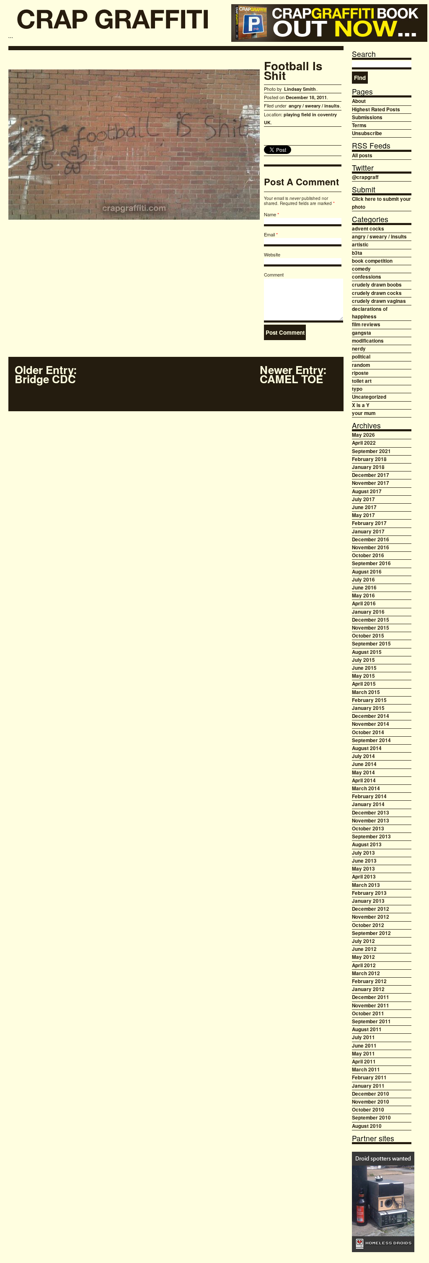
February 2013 (369, 893)
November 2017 (370, 483)
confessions (366, 276)
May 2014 (363, 772)
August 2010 (367, 1126)
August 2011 (367, 1029)
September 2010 (371, 1117)
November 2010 (370, 1101)
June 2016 (364, 587)
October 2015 (368, 635)
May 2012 (363, 957)
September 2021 (371, 451)
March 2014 (366, 788)
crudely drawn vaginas (379, 301)
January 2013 (368, 900)
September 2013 (371, 836)
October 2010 (368, 1109)
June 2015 (364, 667)
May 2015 (363, 675)
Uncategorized (369, 396)
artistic (360, 244)
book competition (372, 260)
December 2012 (370, 908)
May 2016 (363, 595)
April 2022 (364, 442)
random (361, 365)
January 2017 (368, 531)
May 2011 (363, 1053)
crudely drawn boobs (377, 284)
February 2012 (369, 981)
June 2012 (364, 949)
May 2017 (363, 515)
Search (364, 54)
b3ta (357, 252)
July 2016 (363, 579)
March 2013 (366, 885)
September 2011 (371, 1021)
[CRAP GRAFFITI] (113, 22)
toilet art (362, 380)
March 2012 (366, 973)
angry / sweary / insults (314, 105)
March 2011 (366, 1069)
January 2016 (368, 611)
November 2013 (370, 820)
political (361, 356)
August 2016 (367, 571)
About (359, 101)
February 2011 (369, 1077)
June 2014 (364, 764)
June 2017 (364, 507)
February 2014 (369, 796)
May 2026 (363, 434)
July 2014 (363, 756)
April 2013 (364, 876)
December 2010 (370, 1093)
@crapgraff (365, 177)
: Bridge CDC (46, 374)
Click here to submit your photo (381, 202)
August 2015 (367, 652)
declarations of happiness (370, 312)
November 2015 (370, 627)
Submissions (367, 117)
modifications (368, 340)
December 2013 (370, 812)
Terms (359, 125)
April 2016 (364, 603)
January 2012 (368, 989)
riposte (360, 373)
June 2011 (364, 1045)
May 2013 (363, 868)
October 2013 (368, 828)
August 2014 (367, 748)
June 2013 (364, 860)
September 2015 (371, 643)
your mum (363, 413)
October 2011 (368, 1013)
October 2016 (368, 555)
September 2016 (371, 563)
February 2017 (369, 523)
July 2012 (363, 941)
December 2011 (370, 997)
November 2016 (370, 547)
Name (270, 214)
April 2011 (364, 1061)
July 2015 (363, 660)
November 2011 (370, 1005)
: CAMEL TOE (293, 374)
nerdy (359, 348)
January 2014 (368, 804)
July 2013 (363, 852)
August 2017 (367, 491)
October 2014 (368, 732)
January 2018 (368, 467)
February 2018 (369, 459)
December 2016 (370, 539)
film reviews (366, 324)
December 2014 (370, 716)
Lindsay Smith (300, 89)
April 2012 (364, 965)
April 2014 (364, 780)
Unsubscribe (367, 133)
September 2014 (371, 740)
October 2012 (368, 925)
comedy (361, 268)
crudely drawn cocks (377, 293)
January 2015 (368, 708)
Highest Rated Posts (376, 109)
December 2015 (370, 619)
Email (269, 234)
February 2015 (369, 700)
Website (272, 254)
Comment (274, 274)
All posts (362, 155)
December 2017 (370, 475)
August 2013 (367, 844)
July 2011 (363, 1037)
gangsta (361, 332)
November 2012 (370, 916)
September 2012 (371, 933)
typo (357, 388)
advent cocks (368, 228)
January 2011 (368, 1085)
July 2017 (363, 499)
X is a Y (361, 405)
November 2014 (370, 724)
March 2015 (366, 692)
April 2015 (364, 683)
